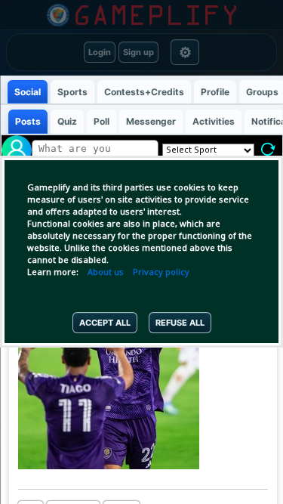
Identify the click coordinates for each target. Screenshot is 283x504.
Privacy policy (161, 272)
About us (106, 272)
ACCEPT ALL (105, 322)
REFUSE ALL (180, 322)
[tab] (27, 92)
